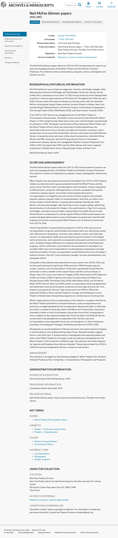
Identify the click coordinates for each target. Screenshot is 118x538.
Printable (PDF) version (71, 22)
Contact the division (93, 22)
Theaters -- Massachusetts (45, 432)
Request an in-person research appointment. (77, 57)
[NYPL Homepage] (3, 5)
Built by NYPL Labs (38, 530)
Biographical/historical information (13, 40)
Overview (35, 22)
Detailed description (50, 22)
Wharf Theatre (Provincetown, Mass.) (50, 420)
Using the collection (12, 62)
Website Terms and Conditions (65, 532)
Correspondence (41, 453)
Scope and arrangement (14, 46)
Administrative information (10, 52)
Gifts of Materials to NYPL (89, 532)
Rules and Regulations (26, 532)
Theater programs (42, 459)
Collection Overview (12, 34)
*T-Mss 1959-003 (66, 39)
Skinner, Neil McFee (67, 35)
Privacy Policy (9, 532)
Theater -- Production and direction (50, 429)
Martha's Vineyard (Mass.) (45, 441)
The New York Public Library (15, 530)
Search (79, 5)
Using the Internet (44, 532)
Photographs (40, 456)
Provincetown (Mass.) (44, 444)
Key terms (8, 58)
